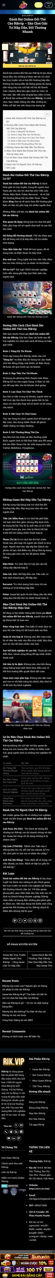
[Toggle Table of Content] (46, 114)
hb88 (31, 1229)
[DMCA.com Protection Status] (9, 1185)
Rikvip (39, 98)
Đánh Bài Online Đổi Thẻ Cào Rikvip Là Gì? (26, 120)
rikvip (43, 1236)
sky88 (47, 1229)
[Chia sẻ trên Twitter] (25, 920)
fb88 (40, 1232)
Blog (11, 201)
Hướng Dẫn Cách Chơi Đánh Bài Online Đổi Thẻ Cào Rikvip (26, 126)
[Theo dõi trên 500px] (14, 1138)
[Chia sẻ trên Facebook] (19, 920)
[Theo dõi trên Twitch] (19, 1138)
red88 (39, 1229)
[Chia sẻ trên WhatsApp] (14, 920)
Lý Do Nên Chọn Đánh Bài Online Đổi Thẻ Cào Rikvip (27, 159)
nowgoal (33, 1236)
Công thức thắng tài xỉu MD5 (17, 1020)
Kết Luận (11, 167)
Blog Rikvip (27, 16)
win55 (44, 1225)
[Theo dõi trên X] (16, 1125)
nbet (50, 1236)
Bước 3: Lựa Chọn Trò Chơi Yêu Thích (28, 137)
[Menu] (4, 4)
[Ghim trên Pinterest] (35, 920)
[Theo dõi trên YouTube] (8, 1138)
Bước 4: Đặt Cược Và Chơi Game (25, 141)
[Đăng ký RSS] (16, 1131)
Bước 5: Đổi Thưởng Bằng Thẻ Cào (26, 144)
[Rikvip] (23, 5)
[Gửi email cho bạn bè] (30, 920)
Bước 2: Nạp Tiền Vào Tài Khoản (25, 134)
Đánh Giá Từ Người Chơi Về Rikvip (24, 164)
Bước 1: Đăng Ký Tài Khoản (23, 131)
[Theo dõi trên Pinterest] (11, 1131)
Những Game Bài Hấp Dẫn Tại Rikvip (25, 147)
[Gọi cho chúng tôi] (6, 1131)
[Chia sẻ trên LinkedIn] (40, 920)
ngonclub (34, 1225)
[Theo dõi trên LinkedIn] (21, 1131)
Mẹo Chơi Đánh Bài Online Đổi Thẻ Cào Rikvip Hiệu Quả (26, 152)
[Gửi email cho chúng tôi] (21, 1125)
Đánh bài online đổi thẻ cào (17, 878)
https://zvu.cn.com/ (39, 1188)
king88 (32, 1232)
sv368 (33, 1239)
